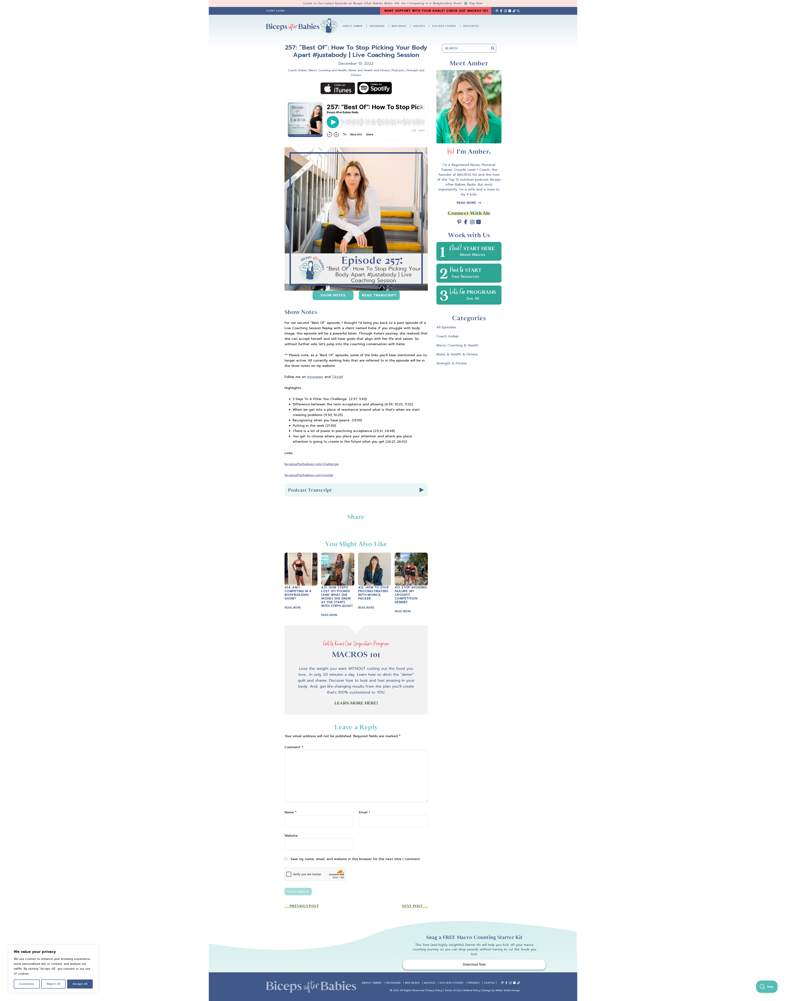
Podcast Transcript (310, 490)
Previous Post (304, 906)
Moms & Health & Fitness (457, 354)
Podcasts (398, 70)
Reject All (53, 984)
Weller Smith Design (507, 990)
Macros (429, 983)
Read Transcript (379, 295)
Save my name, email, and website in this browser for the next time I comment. (355, 859)
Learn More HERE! (356, 703)
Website (291, 835)
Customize (26, 984)
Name (291, 812)
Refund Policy (472, 990)
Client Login (275, 10)
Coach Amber (297, 70)
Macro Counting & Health (457, 345)
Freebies (474, 983)
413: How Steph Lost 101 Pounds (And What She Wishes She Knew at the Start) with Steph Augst (337, 596)
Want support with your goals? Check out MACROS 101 (436, 11)
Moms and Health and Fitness (369, 70)
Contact (490, 983)
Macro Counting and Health (328, 70)
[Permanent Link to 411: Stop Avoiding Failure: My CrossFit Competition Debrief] (411, 555)
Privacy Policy (434, 990)
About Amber (372, 983)
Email (364, 812)
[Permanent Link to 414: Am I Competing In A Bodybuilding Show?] (301, 555)
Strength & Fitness (451, 363)
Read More (293, 607)
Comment (294, 747)
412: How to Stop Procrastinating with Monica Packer (373, 593)
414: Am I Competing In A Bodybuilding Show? (438, 3)
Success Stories (452, 983)
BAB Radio (412, 983)
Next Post (412, 906)
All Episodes (446, 327)
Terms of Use (453, 990)
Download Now (474, 964)
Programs (393, 983)
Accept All (79, 984)
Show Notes (333, 295)
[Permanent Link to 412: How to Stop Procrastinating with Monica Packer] (374, 555)
